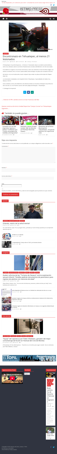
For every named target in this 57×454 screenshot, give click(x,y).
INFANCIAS (22, 272)
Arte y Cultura (6, 336)
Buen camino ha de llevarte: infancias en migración (50, 395)
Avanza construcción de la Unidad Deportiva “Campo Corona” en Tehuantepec (27, 107)
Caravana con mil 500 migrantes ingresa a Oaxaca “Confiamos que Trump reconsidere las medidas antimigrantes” (10, 130)
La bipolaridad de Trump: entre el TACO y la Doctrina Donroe (26, 242)
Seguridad (6, 53)
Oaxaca (37, 272)
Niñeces (32, 272)
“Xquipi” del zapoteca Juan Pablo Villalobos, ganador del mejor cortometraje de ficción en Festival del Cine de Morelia (27, 340)
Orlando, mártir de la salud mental (16, 223)
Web (3, 184)
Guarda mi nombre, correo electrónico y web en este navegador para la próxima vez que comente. (27, 190)
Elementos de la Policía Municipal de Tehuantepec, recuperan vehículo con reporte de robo (46, 130)
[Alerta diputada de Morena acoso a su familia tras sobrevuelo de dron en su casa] (6, 289)
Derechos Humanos (14, 272)
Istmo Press (14, 225)
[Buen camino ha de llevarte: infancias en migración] (50, 373)
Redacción (13, 61)
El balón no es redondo (17, 234)
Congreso (6, 272)
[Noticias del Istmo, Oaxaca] (28, 10)
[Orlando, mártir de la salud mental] (28, 204)
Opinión (22, 220)
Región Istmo (29, 336)
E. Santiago (28, 61)
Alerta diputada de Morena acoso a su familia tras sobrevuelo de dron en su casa (31, 290)
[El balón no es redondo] (6, 234)
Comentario (5, 146)
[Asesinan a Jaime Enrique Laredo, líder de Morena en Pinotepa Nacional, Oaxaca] (28, 116)
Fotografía (13, 336)
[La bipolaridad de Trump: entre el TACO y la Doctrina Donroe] (6, 242)
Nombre (4, 167)
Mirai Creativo (13, 449)
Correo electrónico (7, 176)
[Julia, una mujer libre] (50, 427)
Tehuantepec (34, 61)
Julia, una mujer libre (50, 434)
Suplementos (50, 385)
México (27, 272)
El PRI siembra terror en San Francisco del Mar (20, 100)
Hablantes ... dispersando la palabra (11, 220)
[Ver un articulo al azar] (53, 18)
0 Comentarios (21, 61)
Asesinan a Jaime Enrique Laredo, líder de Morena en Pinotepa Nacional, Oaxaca (28, 129)
